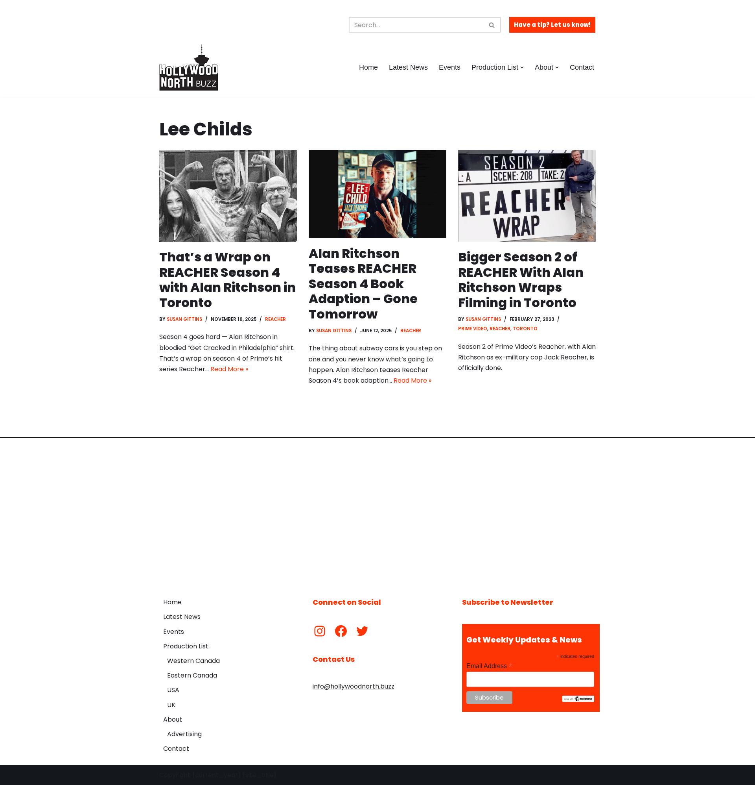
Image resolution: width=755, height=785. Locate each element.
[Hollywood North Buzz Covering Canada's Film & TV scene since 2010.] (188, 67)
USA (173, 689)
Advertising (184, 734)
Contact (582, 67)
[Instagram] (320, 631)
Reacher (275, 319)
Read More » (229, 369)
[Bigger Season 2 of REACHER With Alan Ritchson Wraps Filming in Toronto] (527, 196)
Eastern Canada (192, 675)
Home (368, 67)
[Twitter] (362, 631)
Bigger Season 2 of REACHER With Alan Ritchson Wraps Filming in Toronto (521, 279)
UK (171, 704)
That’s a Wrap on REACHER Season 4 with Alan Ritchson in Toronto (227, 279)
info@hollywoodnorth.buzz (353, 686)
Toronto (525, 329)
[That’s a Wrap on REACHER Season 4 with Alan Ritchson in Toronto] (228, 196)
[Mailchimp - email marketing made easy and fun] (578, 700)
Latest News (408, 67)
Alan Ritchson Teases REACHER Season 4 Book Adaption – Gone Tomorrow (363, 283)
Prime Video (472, 329)
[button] (522, 67)
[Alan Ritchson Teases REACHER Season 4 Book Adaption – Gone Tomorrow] (377, 194)
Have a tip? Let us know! (552, 24)
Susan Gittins (184, 319)
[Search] (492, 25)
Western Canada (193, 660)
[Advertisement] (377, 512)
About (172, 719)
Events (449, 67)
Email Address (489, 665)
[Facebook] (341, 631)
